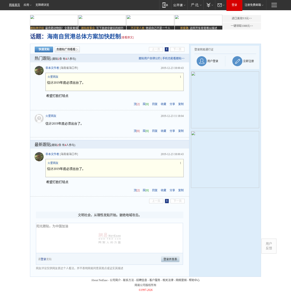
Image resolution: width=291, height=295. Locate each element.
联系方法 (128, 280)
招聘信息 (141, 280)
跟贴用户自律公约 (150, 58)
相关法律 (168, 280)
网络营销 (181, 280)
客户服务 (154, 280)
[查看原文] (127, 37)
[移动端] (165, 5)
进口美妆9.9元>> (242, 18)
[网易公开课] (179, 5)
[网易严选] (195, 5)
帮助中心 (194, 280)
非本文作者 (52, 68)
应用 (26, 5)
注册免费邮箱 (253, 5)
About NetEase (99, 280)
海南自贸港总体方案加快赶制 (84, 36)
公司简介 (115, 280)
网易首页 (14, 5)
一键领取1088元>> (242, 26)
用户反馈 (269, 246)
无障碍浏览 (42, 5)
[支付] (209, 5)
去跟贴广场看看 (65, 49)
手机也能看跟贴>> (173, 58)
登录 (234, 5)
